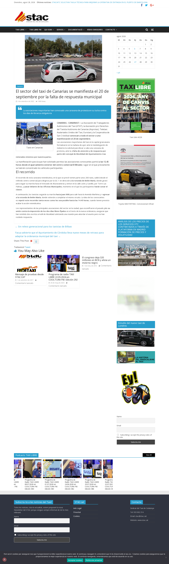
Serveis (60, 29)
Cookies (76, 516)
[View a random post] (152, 30)
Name (119, 416)
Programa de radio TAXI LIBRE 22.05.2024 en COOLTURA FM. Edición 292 (63, 277)
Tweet (27, 247)
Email (119, 425)
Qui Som (48, 29)
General (20, 86)
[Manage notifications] (4, 560)
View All (149, 455)
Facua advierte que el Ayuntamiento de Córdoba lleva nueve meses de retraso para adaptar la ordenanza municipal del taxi (59, 234)
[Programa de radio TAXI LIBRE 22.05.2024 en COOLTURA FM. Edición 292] (63, 256)
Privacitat (77, 512)
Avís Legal (77, 508)
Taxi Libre (19, 29)
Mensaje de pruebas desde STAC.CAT (29, 276)
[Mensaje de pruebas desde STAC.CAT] (30, 256)
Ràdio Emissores (95, 29)
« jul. (118, 72)
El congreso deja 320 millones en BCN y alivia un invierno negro (96, 260)
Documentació (75, 29)
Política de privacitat (94, 560)
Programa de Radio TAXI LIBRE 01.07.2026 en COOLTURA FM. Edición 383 (43, 484)
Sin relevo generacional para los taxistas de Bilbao (43, 226)
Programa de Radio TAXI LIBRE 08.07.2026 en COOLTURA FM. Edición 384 (23, 484)
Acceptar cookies (75, 560)
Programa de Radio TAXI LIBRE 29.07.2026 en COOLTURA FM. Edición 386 (83, 484)
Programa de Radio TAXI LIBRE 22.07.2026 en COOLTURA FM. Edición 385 (104, 484)
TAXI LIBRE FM (35, 29)
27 (135, 62)
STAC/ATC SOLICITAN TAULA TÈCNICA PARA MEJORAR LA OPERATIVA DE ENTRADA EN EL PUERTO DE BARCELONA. (100, 3)
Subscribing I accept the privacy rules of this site (134, 436)
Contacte (110, 29)
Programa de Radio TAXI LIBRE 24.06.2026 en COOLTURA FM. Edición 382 (63, 484)
